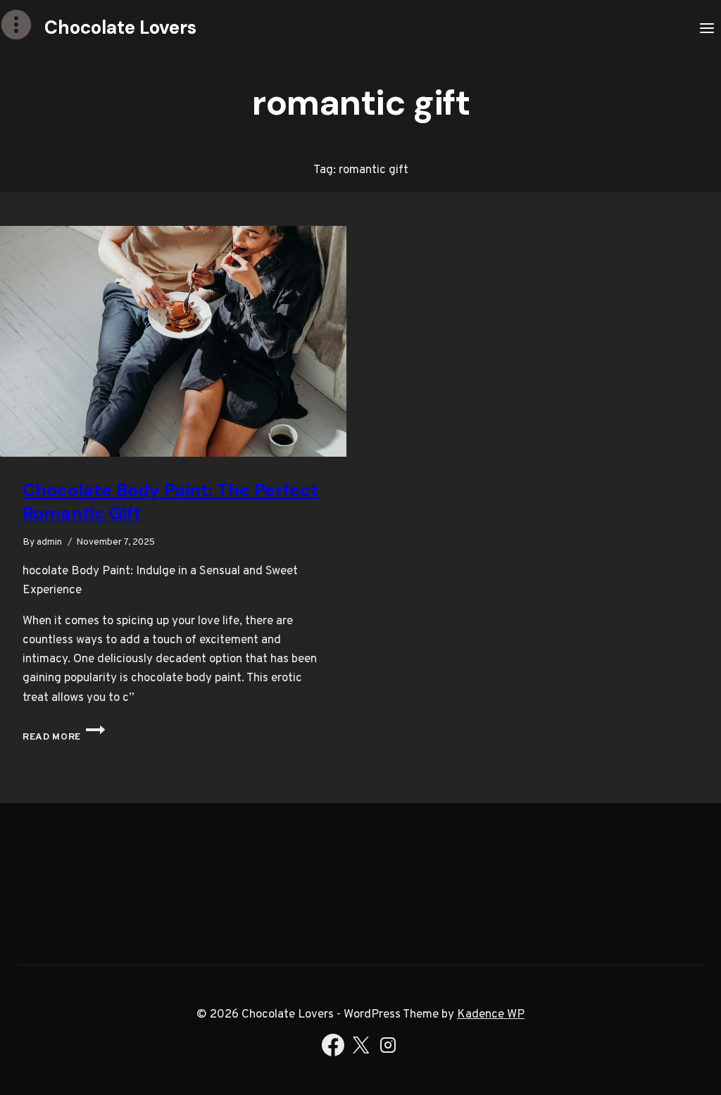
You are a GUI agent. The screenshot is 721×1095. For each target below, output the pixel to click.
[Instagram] (388, 1049)
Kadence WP (491, 1015)
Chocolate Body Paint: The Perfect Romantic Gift (170, 502)
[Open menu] (706, 27)
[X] (360, 1049)
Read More (64, 737)
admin (49, 542)
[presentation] (173, 341)
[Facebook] (333, 1049)
